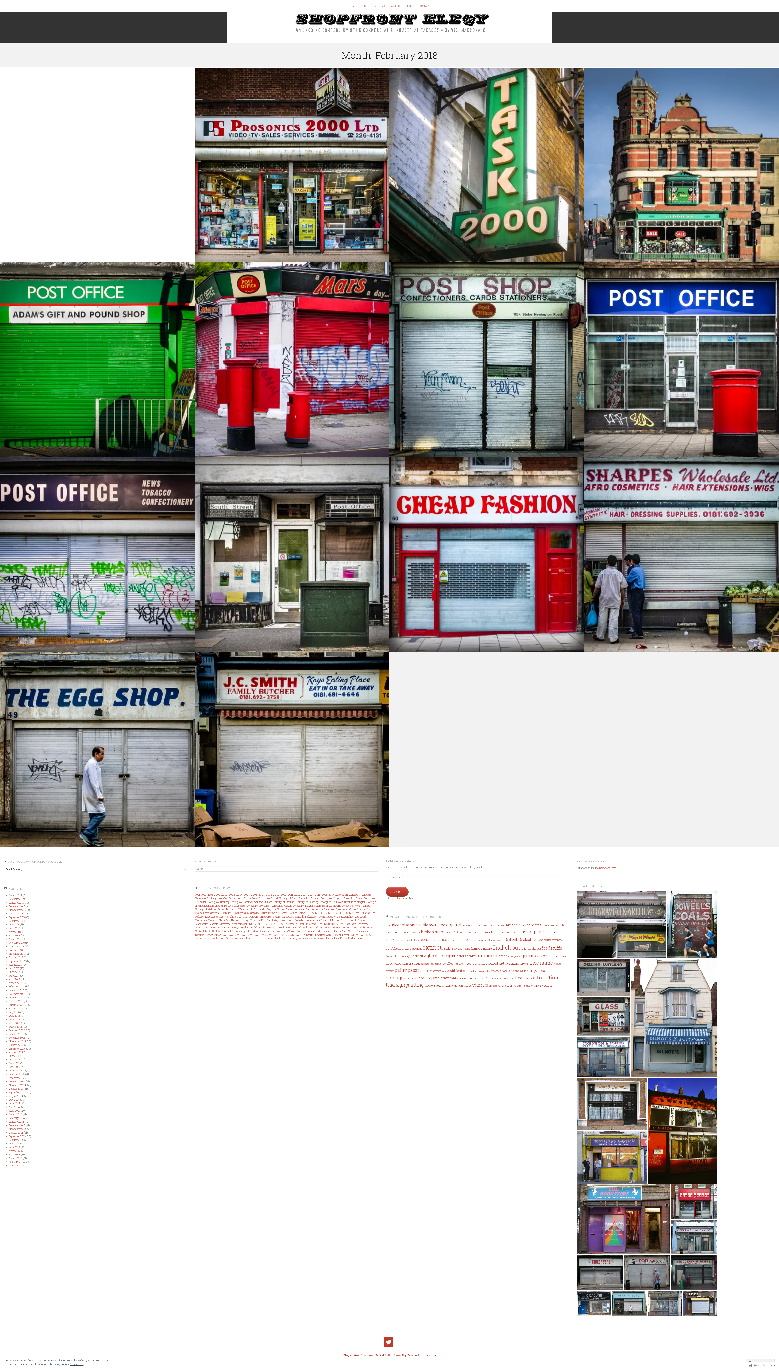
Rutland (297, 927)
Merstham (225, 923)
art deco (513, 924)
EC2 (245, 916)
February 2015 (17, 1074)
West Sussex (305, 938)
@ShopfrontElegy (606, 867)
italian (438, 963)
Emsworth (265, 916)
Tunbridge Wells (323, 934)
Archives (380, 6)
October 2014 (16, 1088)
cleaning (555, 932)
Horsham (255, 920)
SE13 (362, 927)
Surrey (209, 934)
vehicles (480, 985)
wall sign (504, 985)
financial (530, 948)
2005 (247, 894)
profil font (454, 971)
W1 (352, 934)
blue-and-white (409, 932)
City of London (357, 909)
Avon (345, 894)
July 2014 (14, 1099)
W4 (363, 934)
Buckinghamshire (295, 909)
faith (446, 948)
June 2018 (14, 928)
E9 (329, 912)
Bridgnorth (259, 909)
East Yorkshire (227, 916)
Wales (198, 938)
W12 (368, 934)
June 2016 (14, 1015)
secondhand (548, 970)
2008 (269, 894)
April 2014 (14, 1110)
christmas (509, 932)
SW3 (237, 934)
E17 (351, 912)
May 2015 (14, 1063)
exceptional (413, 948)
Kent (284, 920)
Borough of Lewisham (258, 905)
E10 (335, 912)
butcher (482, 932)
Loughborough (349, 920)
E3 (316, 912)
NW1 (320, 923)
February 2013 (17, 1161)
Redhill (254, 927)
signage (394, 977)
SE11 (356, 927)
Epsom (276, 916)
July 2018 (14, 924)
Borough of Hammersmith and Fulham (251, 902)
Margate (213, 923)
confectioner (413, 939)
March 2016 (15, 1026)
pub (465, 971)
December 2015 (17, 1037)
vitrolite (493, 985)
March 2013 (15, 1158)
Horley (245, 920)
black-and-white (553, 925)
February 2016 (17, 1030)
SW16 (284, 934)
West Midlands (273, 938)
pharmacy (435, 970)
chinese (495, 932)
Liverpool (326, 920)
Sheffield (226, 931)
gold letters (457, 956)
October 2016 (16, 1001)
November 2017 (17, 953)
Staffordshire (322, 931)
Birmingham (235, 898)
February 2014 (17, 1118)
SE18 (211, 931)
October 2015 (16, 1045)
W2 (357, 934)
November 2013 (17, 1128)
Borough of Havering (307, 902)
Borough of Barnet (268, 898)
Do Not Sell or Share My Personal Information (405, 1355)
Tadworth (308, 934)
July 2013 (14, 1143)
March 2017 (15, 982)
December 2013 (17, 1125)
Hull (263, 920)
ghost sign (437, 955)
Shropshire (252, 931)
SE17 (204, 931)
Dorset (302, 912)
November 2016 (17, 997)
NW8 (327, 923)
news (524, 963)
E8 (325, 912)
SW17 (291, 934)
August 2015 (16, 1052)
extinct (432, 947)
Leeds (291, 920)
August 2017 (16, 964)
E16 (346, 912)
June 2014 (14, 1103)
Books (410, 6)
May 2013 (14, 1150)
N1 (250, 923)
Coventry (238, 912)
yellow (547, 985)
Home (352, 6)
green (503, 956)
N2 (255, 923)
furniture (401, 956)
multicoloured (486, 963)
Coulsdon (226, 912)
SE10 (349, 927)
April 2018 (14, 935)
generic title (416, 956)
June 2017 (14, 971)
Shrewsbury (238, 931)
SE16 (198, 931)
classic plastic (533, 931)
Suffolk (352, 931)
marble (458, 963)
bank (523, 925)
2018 (338, 894)
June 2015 (14, 1059)
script (532, 970)
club (397, 940)
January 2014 (16, 1121)
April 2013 (14, 1154)
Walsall (207, 938)
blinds (389, 932)
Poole (213, 927)
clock (390, 940)
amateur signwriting (425, 924)
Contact (424, 6)
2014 (311, 894)
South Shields (289, 931)
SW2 (231, 934)
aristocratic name (479, 925)
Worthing (368, 938)
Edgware (253, 916)
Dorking (293, 912)
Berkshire (200, 898)
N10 (265, 923)
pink (443, 970)
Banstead (366, 894)
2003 (232, 894)
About (365, 6)
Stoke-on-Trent (339, 931)
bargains (534, 925)
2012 (297, 894)
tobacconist (529, 978)
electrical (531, 939)
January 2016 (16, 1034)
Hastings (213, 920)
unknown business (456, 985)
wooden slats (521, 985)
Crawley (254, 912)
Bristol (280, 909)
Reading (245, 927)
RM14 (262, 927)
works (536, 985)
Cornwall (215, 912)
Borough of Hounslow (331, 902)
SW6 (250, 934)
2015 (317, 894)
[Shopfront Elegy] (389, 27)
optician (557, 963)
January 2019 (16, 902)
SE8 (343, 927)
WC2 (261, 938)
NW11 (342, 923)
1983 (204, 894)
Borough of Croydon (331, 898)
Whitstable (337, 938)
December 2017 (17, 950)
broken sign (432, 931)
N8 (259, 923)
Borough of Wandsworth (239, 909)
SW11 (276, 934)
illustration (411, 963)
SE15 (369, 927)
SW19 (299, 934)
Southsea (275, 931)
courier (454, 939)
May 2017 (14, 975)
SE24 (218, 931)
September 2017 (17, 961)
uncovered (432, 985)
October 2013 (16, 1132)
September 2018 (17, 917)
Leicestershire (313, 920)
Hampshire (201, 920)
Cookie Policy (77, 1364)
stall (484, 978)
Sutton (217, 934)
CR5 (246, 912)
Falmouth (298, 916)
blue (395, 932)
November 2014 (17, 1085)
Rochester (272, 927)
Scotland (313, 927)
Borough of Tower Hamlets (356, 905)
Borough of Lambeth (234, 905)
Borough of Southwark (328, 905)
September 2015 (17, 1048)
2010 (283, 894)
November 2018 (17, 909)
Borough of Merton (282, 905)
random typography (479, 970)
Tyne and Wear (341, 934)
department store (486, 940)
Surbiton (199, 934)
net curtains (509, 963)
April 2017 (14, 979)
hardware (393, 963)
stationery (493, 978)
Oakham (351, 923)
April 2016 (14, 1023)
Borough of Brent (288, 898)
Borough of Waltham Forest (210, 909)
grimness (531, 955)
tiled (518, 978)
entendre (557, 940)
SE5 (327, 927)
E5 (321, 912)
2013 (304, 894)
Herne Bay (224, 920)
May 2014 (14, 1107)
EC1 (239, 916)
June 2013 (14, 1147)
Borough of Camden (309, 898)
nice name (541, 962)
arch (464, 925)
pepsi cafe (424, 971)
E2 (312, 912)
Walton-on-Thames (223, 938)
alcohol (398, 924)
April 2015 (14, 1066)
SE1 (321, 927)
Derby (264, 912)
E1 (308, 912)
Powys (235, 927)
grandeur (488, 955)
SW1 (225, 934)
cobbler (403, 940)
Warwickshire (242, 938)
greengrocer (514, 956)
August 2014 (16, 1096)
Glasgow (331, 916)
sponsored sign (469, 978)
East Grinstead (362, 912)
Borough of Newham (304, 905)
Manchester (201, 923)
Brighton (271, 909)
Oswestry (363, 923)
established (395, 948)
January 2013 (16, 1165)
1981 (197, 894)
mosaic (469, 963)
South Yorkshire (305, 931)
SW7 (257, 934)
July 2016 (14, 1012)
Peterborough (202, 927)
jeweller (447, 963)
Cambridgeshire (314, 909)
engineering (545, 939)
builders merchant (465, 932)
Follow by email (400, 860)
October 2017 (16, 957)
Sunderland (363, 931)
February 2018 (17, 942)
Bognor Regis (250, 898)
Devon (284, 912)
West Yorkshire (322, 938)
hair (546, 955)
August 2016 (16, 1008)
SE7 (338, 927)
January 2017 (16, 990)
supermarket (506, 978)
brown (449, 932)
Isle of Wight (273, 920)
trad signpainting (405, 985)
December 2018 (17, 906)
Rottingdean (285, 927)
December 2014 (17, 1081)
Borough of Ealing (353, 898)
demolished (468, 939)
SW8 (263, 934)
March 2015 (15, 1070)
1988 (210, 894)
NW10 (334, 923)
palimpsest (407, 970)
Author (396, 6)
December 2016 (17, 993)
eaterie (514, 938)
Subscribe (397, 891)
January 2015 (16, 1077)
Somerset (264, 931)
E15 (340, 912)
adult (388, 925)
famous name (481, 948)
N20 (282, 923)
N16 (276, 923)
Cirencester (342, 909)
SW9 (269, 934)
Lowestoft (363, 920)
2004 (239, 894)
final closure (507, 947)
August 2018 (16, 920)
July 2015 (14, 1055)
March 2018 (15, 939)
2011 (290, 894)
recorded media (500, 971)
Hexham (235, 920)
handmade (558, 956)
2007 (262, 894)
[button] (622, 924)
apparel (453, 925)
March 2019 (15, 895)
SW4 (244, 934)
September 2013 (17, 1136)
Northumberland (307, 923)
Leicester (299, 920)
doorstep (500, 939)
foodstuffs (551, 948)
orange (390, 971)
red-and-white (518, 970)
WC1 (254, 938)
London (336, 920)
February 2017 (17, 986)
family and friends (460, 948)
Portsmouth (224, 927)
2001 (217, 894)
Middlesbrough (240, 923)
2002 (224, 894)
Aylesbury (354, 894)
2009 (276, 894)
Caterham (329, 909)
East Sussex (211, 916)
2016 (324, 894)
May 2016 (14, 1019)
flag (539, 948)
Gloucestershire (345, 916)
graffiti (472, 956)
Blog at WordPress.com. (358, 1355)
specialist (411, 978)
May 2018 (14, 931)
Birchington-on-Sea (217, 898)
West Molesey (289, 938)
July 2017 (14, 968)
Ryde (305, 927)
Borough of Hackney (218, 902)
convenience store (435, 939)
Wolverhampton (353, 938)
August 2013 (16, 1139)
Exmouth (287, 916)
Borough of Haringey (284, 902)
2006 (254, 894)
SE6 (332, 927)
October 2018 (16, 913)
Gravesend (360, 916)
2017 (331, 894)
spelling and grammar (437, 978)
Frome (321, 916)
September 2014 (17, 1092)
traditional (550, 977)
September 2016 (17, 1004)
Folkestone (310, 916)
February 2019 (17, 898)
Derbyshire (274, 912)
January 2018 (16, 946)
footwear (390, 956)
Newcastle (291, 923)
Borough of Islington (355, 902)
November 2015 (17, 1041)
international (427, 963)
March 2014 (15, 1114)
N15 (270, 923)
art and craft (499, 925)
